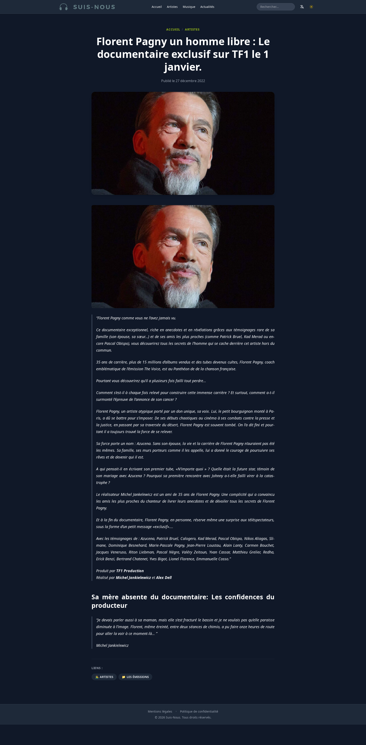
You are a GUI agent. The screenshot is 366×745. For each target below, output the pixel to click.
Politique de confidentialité (199, 711)
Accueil (157, 7)
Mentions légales (160, 711)
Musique (189, 7)
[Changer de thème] (311, 7)
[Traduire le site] (302, 7)
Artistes (172, 7)
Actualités (207, 7)
